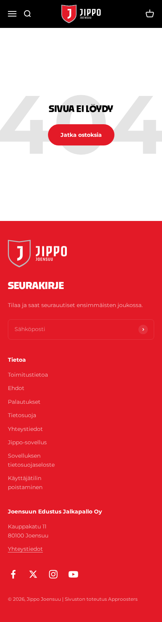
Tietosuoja (22, 415)
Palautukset (24, 401)
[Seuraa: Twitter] (33, 574)
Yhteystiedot (25, 428)
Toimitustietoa (28, 374)
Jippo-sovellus (27, 442)
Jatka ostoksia (81, 134)
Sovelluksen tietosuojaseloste (31, 460)
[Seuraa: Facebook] (13, 574)
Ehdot (16, 388)
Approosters (123, 599)
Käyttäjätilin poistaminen (25, 482)
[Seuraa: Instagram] (53, 574)
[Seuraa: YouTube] (73, 574)
